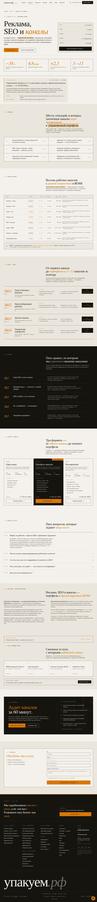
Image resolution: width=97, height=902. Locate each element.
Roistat (65, 611)
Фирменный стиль (8, 840)
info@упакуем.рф (82, 834)
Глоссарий (54, 893)
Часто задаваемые (64, 850)
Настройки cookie (61, 896)
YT (85, 847)
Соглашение (46, 896)
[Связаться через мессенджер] (93, 898)
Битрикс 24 (87, 609)
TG (78, 847)
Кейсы (50, 2)
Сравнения (62, 843)
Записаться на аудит (84, 681)
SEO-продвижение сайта (28, 831)
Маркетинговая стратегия (10, 833)
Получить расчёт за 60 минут (68, 782)
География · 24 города (64, 831)
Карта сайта (55, 899)
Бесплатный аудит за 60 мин (75, 48)
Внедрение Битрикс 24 (27, 854)
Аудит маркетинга (8, 843)
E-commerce (44, 846)
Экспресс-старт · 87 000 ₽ (10, 831)
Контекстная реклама (27, 833)
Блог (60, 840)
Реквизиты (53, 896)
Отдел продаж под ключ (47, 833)
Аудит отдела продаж (46, 831)
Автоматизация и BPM (27, 856)
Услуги (30, 2)
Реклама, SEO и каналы (28, 828)
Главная (24, 2)
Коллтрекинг (25, 863)
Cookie (65, 893)
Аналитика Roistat (26, 861)
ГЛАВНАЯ (6, 11)
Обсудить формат (18, 501)
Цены (56, 2)
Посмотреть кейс (32, 725)
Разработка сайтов (27, 847)
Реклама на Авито (26, 838)
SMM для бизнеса (26, 843)
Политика (60, 893)
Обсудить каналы (11, 50)
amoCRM (53, 611)
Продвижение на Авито (28, 835)
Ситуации (61, 833)
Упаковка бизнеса (8, 828)
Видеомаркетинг (26, 845)
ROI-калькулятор (46, 893)
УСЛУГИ (11, 11)
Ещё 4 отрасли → (45, 849)
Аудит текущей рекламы (27, 50)
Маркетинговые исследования (11, 835)
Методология (62, 835)
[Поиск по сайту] (70, 2)
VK (82, 847)
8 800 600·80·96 (76, 2)
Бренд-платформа (8, 838)
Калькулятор (62, 852)
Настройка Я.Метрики (27, 866)
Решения (45, 2)
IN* (89, 847)
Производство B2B (45, 844)
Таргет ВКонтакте (26, 840)
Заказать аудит (87, 2)
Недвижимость (44, 839)
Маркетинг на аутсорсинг (47, 828)
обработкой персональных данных (62, 778)
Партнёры (61, 845)
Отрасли (37, 2)
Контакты (62, 2)
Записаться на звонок (17, 725)
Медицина (43, 842)
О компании (62, 828)
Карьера (61, 847)
